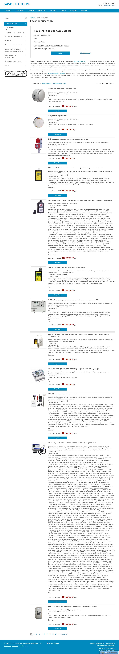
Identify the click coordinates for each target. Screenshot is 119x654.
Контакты (84, 10)
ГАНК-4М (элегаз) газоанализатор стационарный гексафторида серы (73, 369)
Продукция (30, 10)
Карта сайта (100, 643)
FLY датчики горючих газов (58, 116)
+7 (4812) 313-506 (109, 648)
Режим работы (39, 42)
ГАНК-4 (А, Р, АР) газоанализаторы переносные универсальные (72, 443)
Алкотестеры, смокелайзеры (13, 45)
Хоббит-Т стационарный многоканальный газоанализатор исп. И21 (73, 300)
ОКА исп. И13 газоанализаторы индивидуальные (66, 267)
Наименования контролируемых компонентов (51, 45)
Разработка (7, 646)
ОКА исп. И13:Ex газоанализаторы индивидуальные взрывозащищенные (75, 168)
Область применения (42, 35)
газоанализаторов (79, 61)
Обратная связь (110, 643)
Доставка (53, 10)
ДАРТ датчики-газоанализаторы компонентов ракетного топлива (72, 606)
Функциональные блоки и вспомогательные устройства (14, 50)
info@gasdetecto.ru (109, 5)
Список (111, 83)
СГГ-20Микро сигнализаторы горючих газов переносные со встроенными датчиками (80, 200)
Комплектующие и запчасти (13, 61)
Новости (63, 10)
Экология (8, 40)
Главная (8, 10)
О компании (19, 10)
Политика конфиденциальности (105, 645)
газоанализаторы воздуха (56, 73)
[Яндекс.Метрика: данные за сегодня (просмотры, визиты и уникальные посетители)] (53, 643)
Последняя (64, 634)
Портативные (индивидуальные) (15, 32)
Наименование (46, 83)
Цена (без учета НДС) (59, 83)
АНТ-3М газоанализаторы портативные (63, 394)
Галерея (101, 83)
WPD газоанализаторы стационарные (62, 89)
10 (56, 634)
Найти (60, 53)
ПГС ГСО (8, 66)
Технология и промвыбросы (13, 36)
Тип (35, 38)
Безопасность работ (11, 23)
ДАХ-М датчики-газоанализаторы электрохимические (68, 139)
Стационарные (10, 27)
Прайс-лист (42, 10)
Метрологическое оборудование (10, 56)
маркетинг (15, 646)
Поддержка (73, 10)
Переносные (9, 30)
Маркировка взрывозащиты (44, 49)
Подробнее (57, 111)
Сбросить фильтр (85, 53)
